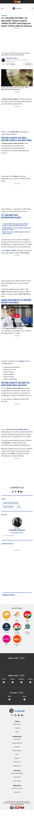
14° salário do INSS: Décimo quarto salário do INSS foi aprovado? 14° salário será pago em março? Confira (15, 224)
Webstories (8, 595)
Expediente (17, 758)
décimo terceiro (8, 507)
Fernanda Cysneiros (12, 58)
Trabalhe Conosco (17, 765)
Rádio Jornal (17, 792)
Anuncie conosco (17, 780)
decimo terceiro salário (10, 503)
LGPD (17, 754)
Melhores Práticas (17, 750)
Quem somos (17, 739)
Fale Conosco (17, 762)
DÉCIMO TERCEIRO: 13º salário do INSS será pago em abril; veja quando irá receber (16, 228)
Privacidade (17, 747)
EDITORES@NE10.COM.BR (17, 804)
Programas (17, 728)
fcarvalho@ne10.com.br (17, 532)
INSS (19, 507)
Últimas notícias (17, 724)
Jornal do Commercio (17, 788)
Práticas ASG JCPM (17, 743)
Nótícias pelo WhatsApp (17, 773)
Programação (17, 777)
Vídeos (17, 731)
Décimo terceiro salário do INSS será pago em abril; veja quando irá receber (15, 232)
